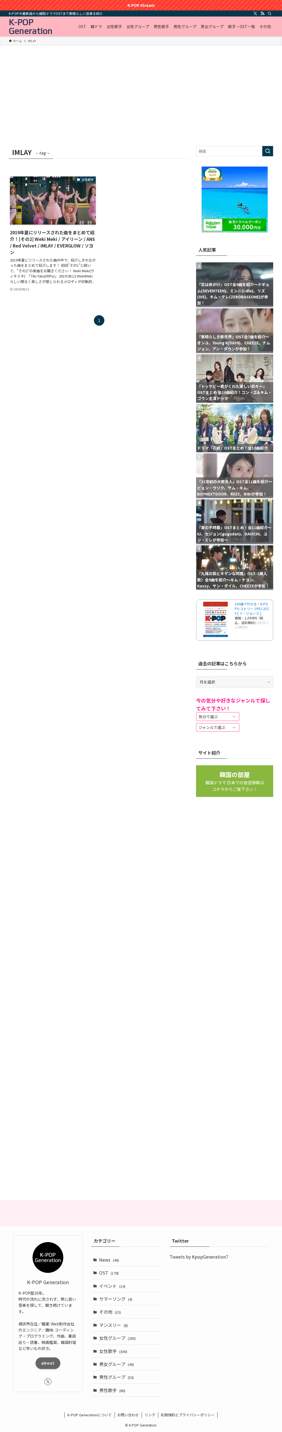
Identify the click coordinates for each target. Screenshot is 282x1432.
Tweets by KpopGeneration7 (199, 1256)
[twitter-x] (255, 13)
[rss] (262, 13)
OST (109, 1272)
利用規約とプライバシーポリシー (188, 1414)
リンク (150, 1414)
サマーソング (115, 1298)
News (109, 1259)
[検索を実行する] (267, 151)
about (48, 1363)
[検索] (269, 13)
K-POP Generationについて (89, 1414)
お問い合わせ (128, 1414)
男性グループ (116, 1377)
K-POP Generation (31, 26)
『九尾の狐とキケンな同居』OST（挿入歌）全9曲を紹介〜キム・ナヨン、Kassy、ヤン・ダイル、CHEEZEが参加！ (233, 580)
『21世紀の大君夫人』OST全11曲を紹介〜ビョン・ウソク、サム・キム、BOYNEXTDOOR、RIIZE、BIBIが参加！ (234, 488)
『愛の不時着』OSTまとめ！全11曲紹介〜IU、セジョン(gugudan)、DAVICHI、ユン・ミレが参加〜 (234, 534)
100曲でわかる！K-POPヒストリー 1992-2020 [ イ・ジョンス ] (252, 608)
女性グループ (117, 1338)
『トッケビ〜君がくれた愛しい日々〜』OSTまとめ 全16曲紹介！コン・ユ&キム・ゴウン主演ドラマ (234, 392)
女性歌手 (113, 1351)
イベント (112, 1286)
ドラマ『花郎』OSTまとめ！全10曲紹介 (232, 448)
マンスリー (113, 1325)
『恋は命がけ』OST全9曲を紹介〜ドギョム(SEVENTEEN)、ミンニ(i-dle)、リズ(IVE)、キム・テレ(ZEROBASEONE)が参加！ (233, 294)
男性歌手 (112, 1390)
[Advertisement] (141, 104)
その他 (110, 1311)
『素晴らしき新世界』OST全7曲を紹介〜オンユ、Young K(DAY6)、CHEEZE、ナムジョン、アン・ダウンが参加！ (233, 343)
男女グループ (116, 1364)
